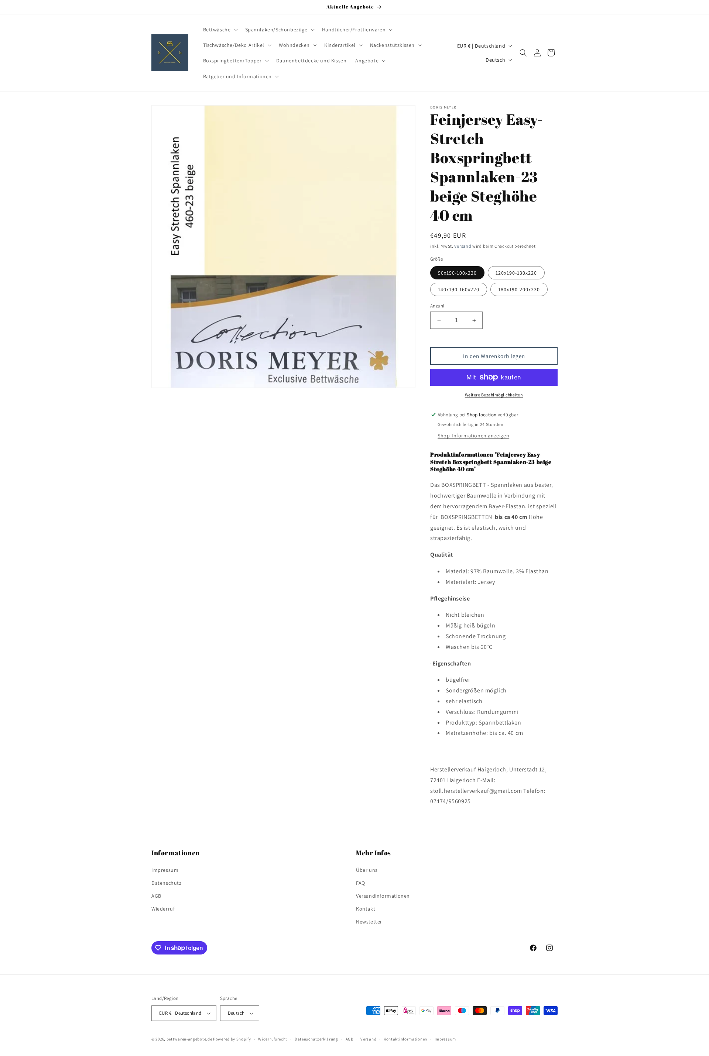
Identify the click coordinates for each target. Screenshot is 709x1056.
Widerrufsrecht (272, 1039)
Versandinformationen (383, 895)
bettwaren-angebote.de (189, 1039)
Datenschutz (166, 883)
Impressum (164, 870)
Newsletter (369, 921)
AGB (156, 895)
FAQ (360, 883)
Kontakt (365, 908)
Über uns (367, 870)
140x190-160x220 (458, 289)
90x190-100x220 (457, 272)
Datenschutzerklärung (316, 1039)
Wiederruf (163, 908)
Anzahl (437, 306)
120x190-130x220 (516, 272)
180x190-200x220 (519, 289)
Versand (462, 246)
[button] (220, 29)
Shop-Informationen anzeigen (473, 435)
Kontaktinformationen (405, 1039)
